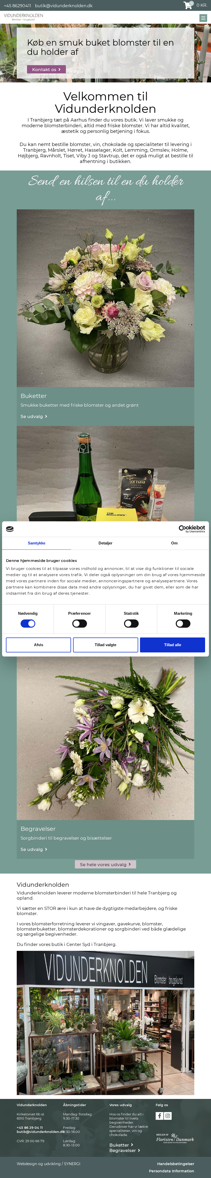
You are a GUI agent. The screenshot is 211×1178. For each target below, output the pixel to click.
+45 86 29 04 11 (30, 1127)
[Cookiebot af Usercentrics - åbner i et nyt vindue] (182, 529)
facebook (159, 1116)
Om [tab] (174, 543)
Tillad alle (172, 645)
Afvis (38, 645)
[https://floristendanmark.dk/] (175, 1138)
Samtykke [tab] (37, 543)
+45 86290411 (17, 5)
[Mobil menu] (203, 18)
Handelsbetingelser (175, 1164)
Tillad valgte (105, 645)
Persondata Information (171, 1171)
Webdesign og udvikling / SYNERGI (48, 1164)
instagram (168, 1116)
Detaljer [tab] (106, 543)
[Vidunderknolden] (23, 17)
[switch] (79, 623)
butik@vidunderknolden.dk (64, 5)
